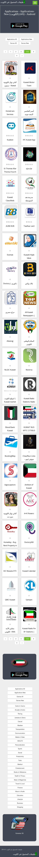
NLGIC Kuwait (10, 370)
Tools (20, 760)
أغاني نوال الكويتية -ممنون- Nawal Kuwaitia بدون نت (10, 85)
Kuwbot (10, 140)
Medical (20, 764)
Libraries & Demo (20, 718)
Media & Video (20, 737)
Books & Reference (20, 772)
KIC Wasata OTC (10, 571)
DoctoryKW (29, 542)
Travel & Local (19, 784)
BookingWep (10, 456)
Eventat (10, 255)
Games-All (13, 43)
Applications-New (26, 39)
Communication (20, 733)
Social (20, 753)
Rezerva (29, 370)
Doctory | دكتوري (10, 283)
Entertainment (20, 768)
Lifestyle (20, 799)
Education (20, 795)
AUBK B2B (10, 226)
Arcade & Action (20, 710)
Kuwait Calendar (29, 571)
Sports (20, 749)
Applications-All (12, 39)
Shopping (20, 807)
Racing (20, 714)
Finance (20, 788)
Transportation (20, 729)
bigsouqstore (10, 485)
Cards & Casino (20, 706)
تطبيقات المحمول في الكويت (13, 2)
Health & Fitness (20, 776)
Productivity (20, 756)
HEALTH (20, 741)
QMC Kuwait (10, 600)
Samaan (29, 600)
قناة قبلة (29, 168)
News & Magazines (20, 780)
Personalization (20, 745)
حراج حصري (10, 312)
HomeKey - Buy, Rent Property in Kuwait (10, 545)
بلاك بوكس (29, 283)
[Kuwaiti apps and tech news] (19, 25)
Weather (20, 725)
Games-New (25, 43)
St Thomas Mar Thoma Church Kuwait (10, 171)
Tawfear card (29, 226)
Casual (20, 721)
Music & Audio (20, 791)
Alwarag (10, 341)
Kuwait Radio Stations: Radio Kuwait (29, 401)
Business (20, 803)
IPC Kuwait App (29, 140)
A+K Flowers (29, 513)
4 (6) (27, 51)
